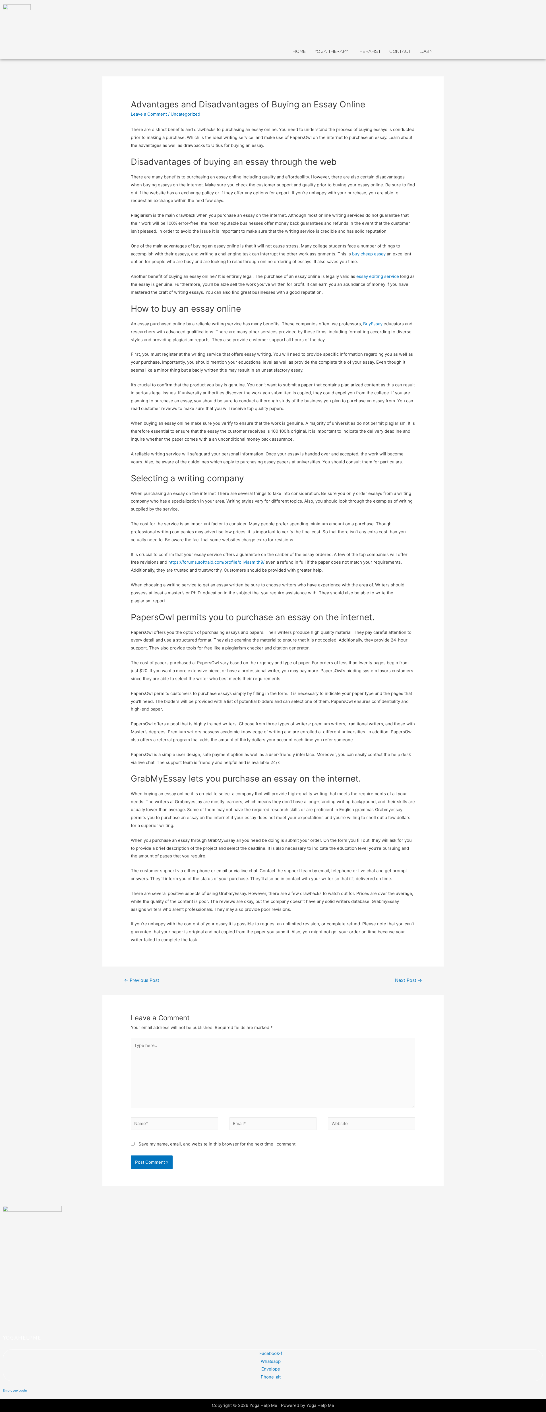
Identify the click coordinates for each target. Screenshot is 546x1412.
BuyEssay (372, 323)
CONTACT (400, 51)
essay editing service (377, 276)
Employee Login (15, 1390)
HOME (299, 51)
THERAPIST (369, 51)
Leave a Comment (149, 114)
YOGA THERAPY (331, 51)
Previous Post (141, 980)
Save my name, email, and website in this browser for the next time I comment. (217, 1144)
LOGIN (426, 51)
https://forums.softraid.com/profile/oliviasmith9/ (216, 562)
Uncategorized (185, 114)
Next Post (408, 980)
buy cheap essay (369, 254)
